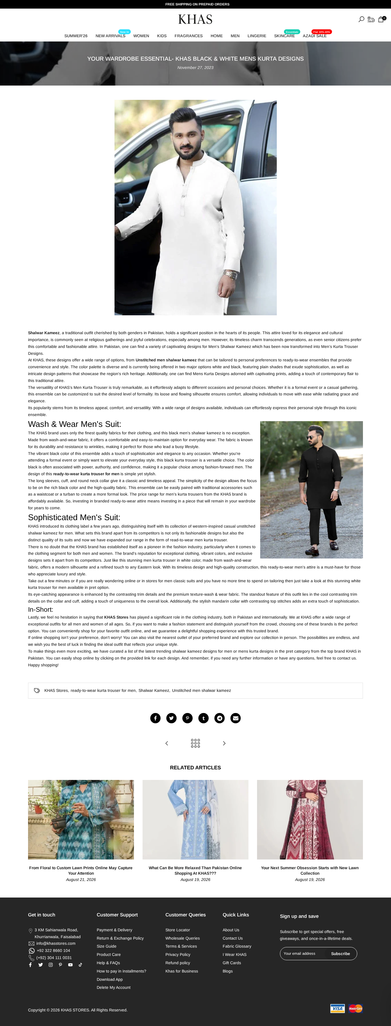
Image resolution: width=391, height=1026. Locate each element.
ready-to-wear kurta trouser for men (103, 690)
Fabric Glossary (237, 946)
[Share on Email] (235, 718)
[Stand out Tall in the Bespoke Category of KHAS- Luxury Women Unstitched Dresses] (224, 744)
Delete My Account (114, 987)
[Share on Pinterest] (187, 718)
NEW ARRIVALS (112, 34)
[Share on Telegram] (219, 718)
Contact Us (233, 938)
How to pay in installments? (121, 971)
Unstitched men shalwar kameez (201, 690)
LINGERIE (257, 35)
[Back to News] (195, 744)
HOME (217, 35)
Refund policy (177, 962)
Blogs (228, 971)
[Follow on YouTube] (70, 964)
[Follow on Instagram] (51, 964)
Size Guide (106, 946)
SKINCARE (286, 34)
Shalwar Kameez (154, 690)
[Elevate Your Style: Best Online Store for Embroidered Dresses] (167, 744)
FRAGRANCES (189, 35)
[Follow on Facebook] (30, 964)
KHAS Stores (56, 690)
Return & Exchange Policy (120, 938)
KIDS (162, 35)
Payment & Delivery (114, 930)
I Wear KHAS (234, 954)
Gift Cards (232, 962)
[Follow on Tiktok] (80, 964)
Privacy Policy (177, 954)
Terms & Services (181, 946)
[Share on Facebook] (155, 718)
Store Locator (177, 930)
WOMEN (141, 35)
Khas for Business (181, 971)
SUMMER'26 (76, 35)
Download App (110, 979)
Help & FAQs (108, 962)
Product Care (109, 954)
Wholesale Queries (182, 938)
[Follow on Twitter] (40, 964)
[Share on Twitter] (171, 718)
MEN (235, 35)
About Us (231, 930)
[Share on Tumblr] (203, 718)
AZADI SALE (316, 34)
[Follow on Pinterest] (60, 964)
